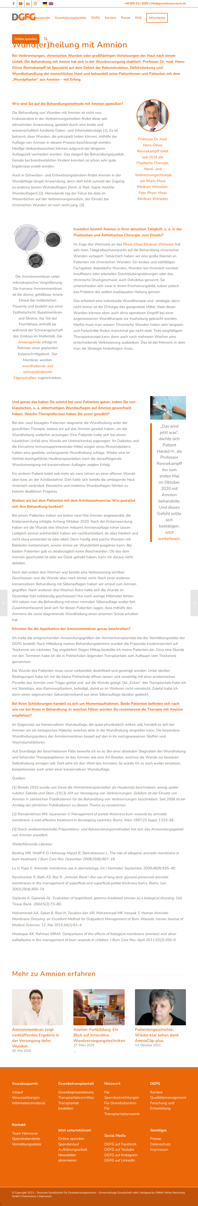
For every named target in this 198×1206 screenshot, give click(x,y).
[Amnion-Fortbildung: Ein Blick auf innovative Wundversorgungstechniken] (98, 1007)
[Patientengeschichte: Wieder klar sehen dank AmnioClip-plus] (160, 1007)
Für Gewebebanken (120, 1103)
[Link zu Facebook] (13, 3)
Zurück (19, 1014)
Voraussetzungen (26, 1097)
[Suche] (46, 39)
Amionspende (29, 342)
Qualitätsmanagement (168, 1097)
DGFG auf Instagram (121, 1155)
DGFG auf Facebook (120, 1144)
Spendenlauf (68, 1144)
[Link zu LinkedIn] (27, 3)
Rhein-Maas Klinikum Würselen (148, 244)
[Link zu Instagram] (35, 3)
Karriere (156, 1092)
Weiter (178, 1014)
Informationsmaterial (28, 1103)
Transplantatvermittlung (77, 1097)
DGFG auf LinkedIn (119, 1160)
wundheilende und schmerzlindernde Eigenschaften (33, 372)
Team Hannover (25, 1133)
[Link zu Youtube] (20, 3)
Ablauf (17, 1092)
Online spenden (71, 1138)
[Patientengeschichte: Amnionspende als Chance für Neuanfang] (194, 603)
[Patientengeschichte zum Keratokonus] (3, 603)
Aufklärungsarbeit (72, 1149)
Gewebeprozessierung (76, 1092)
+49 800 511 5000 (136, 3)
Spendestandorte (26, 1138)
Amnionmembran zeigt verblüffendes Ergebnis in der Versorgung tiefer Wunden (35, 1038)
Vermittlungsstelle (26, 1144)
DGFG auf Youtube (119, 1149)
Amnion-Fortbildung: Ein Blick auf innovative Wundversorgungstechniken (99, 1035)
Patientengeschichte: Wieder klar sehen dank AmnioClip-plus (157, 1035)
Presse (155, 1138)
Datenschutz (160, 1144)
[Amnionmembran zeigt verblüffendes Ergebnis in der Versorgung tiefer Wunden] (37, 1007)
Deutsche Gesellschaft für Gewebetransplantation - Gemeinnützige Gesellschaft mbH (87, 1192)
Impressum (159, 1149)
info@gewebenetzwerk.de (168, 3)
